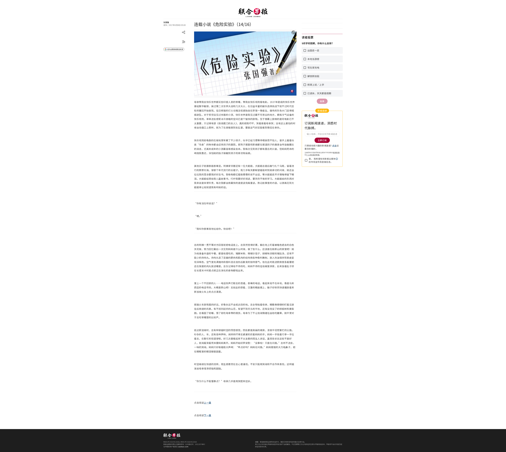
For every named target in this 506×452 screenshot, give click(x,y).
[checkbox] (306, 160)
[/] (253, 13)
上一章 (207, 402)
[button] (336, 159)
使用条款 (336, 152)
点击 (334, 145)
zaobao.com (183, 446)
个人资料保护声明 (312, 155)
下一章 (207, 415)
